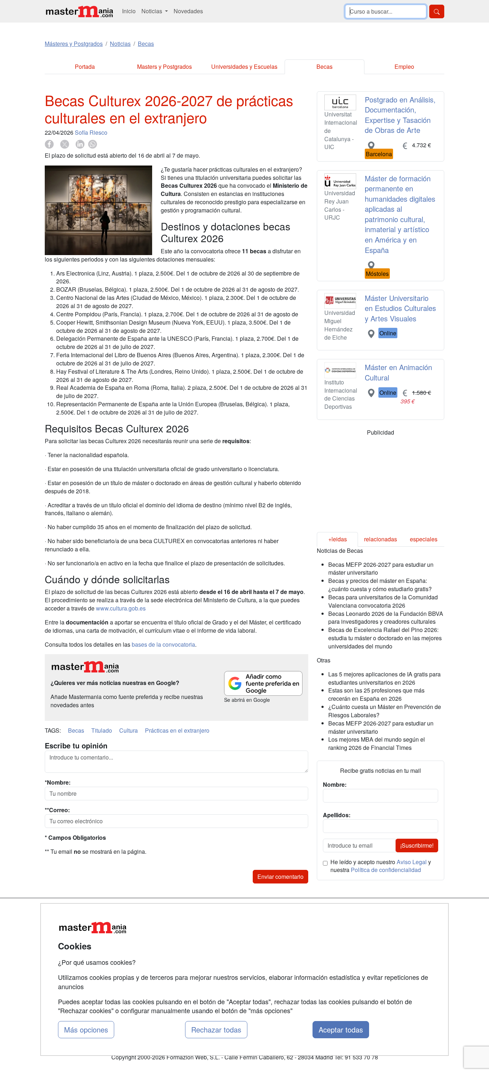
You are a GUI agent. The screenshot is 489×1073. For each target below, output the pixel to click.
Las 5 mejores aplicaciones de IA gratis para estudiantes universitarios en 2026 (384, 678)
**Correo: (57, 810)
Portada (85, 66)
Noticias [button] (152, 11)
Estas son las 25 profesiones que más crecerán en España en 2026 (376, 694)
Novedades (188, 11)
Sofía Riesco (91, 132)
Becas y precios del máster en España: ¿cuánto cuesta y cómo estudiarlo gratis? (380, 584)
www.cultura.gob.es (121, 608)
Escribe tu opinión (76, 746)
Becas (324, 66)
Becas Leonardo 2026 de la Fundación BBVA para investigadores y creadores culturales (385, 617)
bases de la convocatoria (163, 644)
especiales (423, 539)
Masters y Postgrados (164, 66)
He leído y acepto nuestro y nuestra (380, 866)
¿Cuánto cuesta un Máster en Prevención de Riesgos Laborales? (384, 711)
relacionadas (380, 539)
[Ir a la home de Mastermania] (79, 11)
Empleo (404, 66)
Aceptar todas (341, 1029)
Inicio (129, 11)
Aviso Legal (412, 862)
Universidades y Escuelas (244, 66)
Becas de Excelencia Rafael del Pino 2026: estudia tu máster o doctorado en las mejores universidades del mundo (385, 638)
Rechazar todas (216, 1029)
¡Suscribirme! (417, 845)
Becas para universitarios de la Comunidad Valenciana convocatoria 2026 (383, 601)
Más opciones (86, 1029)
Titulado (101, 730)
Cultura (128, 730)
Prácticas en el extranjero (177, 730)
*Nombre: (58, 782)
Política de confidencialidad (386, 870)
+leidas (337, 539)
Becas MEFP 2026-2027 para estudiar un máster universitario (381, 568)
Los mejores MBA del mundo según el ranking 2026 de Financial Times (376, 743)
